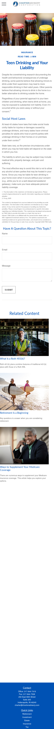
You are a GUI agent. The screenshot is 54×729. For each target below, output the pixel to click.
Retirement (27, 714)
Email (4, 249)
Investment (27, 717)
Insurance (27, 723)
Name (5, 233)
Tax (27, 727)
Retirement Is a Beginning (14, 413)
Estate (27, 720)
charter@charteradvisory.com (27, 705)
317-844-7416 (30, 691)
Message (6, 265)
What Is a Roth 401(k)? (12, 359)
